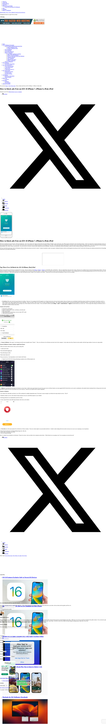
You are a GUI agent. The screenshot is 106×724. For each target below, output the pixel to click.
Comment (2, 635)
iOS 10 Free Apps (8, 555)
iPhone (35, 269)
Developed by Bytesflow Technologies (20, 689)
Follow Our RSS (15, 678)
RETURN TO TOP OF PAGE (6, 687)
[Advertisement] (53, 33)
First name (2, 606)
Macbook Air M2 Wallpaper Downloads (15, 697)
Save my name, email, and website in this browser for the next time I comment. (16, 644)
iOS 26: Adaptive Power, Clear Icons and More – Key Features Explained (16, 680)
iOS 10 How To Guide (17, 555)
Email (1, 607)
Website (1, 642)
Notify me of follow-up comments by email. (9, 647)
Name (1, 638)
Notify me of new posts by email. (7, 649)
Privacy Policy (15, 687)
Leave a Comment (18, 91)
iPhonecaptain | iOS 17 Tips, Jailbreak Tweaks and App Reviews (12, 12)
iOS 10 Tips (24, 555)
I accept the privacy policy (6, 609)
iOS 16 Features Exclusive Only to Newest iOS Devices (19, 577)
